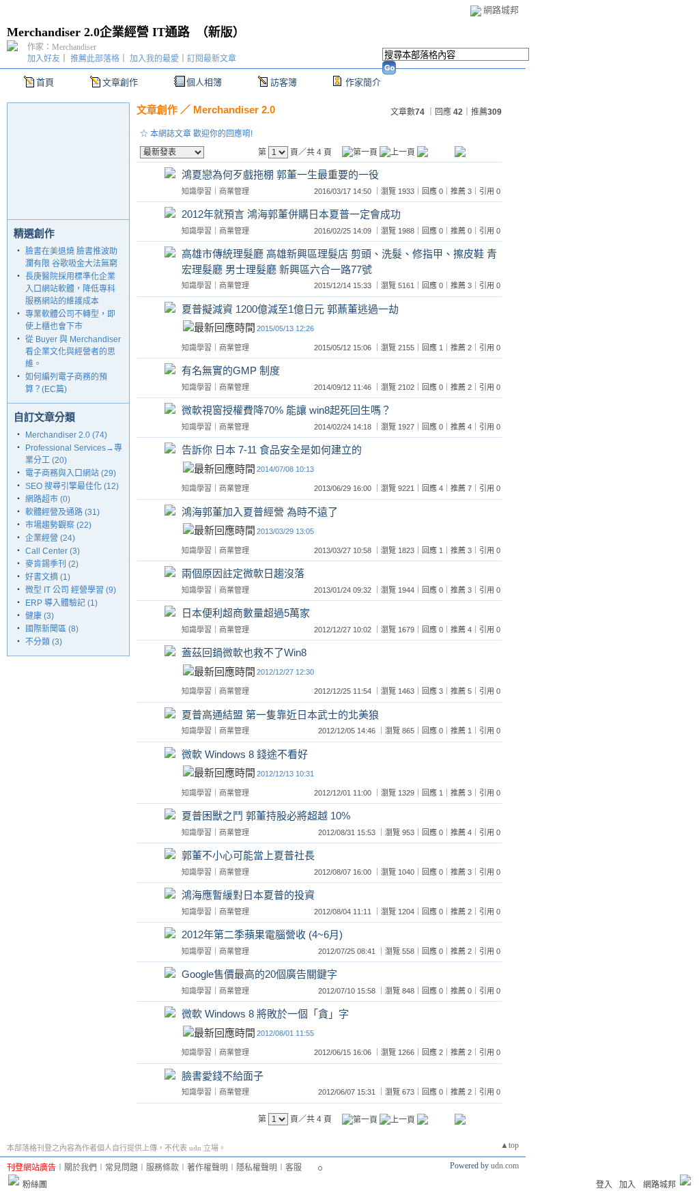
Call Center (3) (52, 551)
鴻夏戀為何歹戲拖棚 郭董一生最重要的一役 (280, 174)
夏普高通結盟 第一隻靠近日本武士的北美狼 (280, 714)
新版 (220, 32)
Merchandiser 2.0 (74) (66, 435)
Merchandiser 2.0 (234, 109)
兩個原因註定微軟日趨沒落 (243, 573)
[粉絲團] (13, 1180)
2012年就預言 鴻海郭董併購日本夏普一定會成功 (291, 214)
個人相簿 (204, 82)
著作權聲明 (207, 1167)
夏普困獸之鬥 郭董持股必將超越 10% (266, 815)
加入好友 (43, 59)
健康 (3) (39, 616)
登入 (604, 1185)
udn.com (505, 1165)
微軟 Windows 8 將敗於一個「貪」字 (265, 1014)
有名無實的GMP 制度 (231, 370)
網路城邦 (501, 10)
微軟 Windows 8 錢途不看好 (245, 754)
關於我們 (80, 1167)
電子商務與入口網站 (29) (70, 473)
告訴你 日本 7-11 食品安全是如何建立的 (272, 449)
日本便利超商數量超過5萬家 (246, 613)
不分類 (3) (43, 642)
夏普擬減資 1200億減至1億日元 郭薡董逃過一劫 (290, 309)
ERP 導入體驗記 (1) (61, 603)
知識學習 (197, 191)
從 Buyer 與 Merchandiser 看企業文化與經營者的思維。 (73, 352)
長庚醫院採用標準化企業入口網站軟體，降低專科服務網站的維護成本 (70, 289)
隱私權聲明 (256, 1167)
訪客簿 (283, 82)
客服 (293, 1167)
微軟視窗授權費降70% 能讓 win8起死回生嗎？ (286, 410)
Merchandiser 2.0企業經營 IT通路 (98, 32)
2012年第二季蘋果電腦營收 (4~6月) (262, 934)
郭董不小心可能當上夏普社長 (248, 855)
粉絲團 (35, 1185)
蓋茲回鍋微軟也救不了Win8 (244, 652)
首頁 (45, 82)
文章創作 (120, 82)
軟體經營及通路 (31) (62, 512)
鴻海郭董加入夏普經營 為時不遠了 (260, 512)
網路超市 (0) (47, 499)
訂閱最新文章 (211, 59)
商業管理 (234, 191)
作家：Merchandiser (61, 47)
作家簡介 (363, 82)
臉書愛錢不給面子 (222, 1076)
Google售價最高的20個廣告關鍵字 (259, 974)
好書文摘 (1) (47, 577)
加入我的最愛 (154, 59)
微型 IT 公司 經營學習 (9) (70, 590)
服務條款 (162, 1167)
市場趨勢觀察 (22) (58, 525)
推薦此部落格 (94, 59)
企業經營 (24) (50, 538)
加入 (627, 1185)
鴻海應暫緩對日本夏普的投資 (248, 895)
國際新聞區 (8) (52, 629)
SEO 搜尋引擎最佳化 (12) (72, 486)
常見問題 (121, 1167)
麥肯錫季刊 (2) (52, 564)
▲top (509, 1145)
